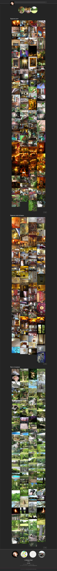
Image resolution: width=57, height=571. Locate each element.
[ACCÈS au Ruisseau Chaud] (33, 554)
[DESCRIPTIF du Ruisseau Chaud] (24, 554)
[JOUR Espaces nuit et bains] (21, 10)
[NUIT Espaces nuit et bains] (27, 10)
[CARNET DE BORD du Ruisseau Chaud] (15, 554)
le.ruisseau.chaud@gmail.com (32, 565)
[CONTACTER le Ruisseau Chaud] (41, 554)
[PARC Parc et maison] (34, 10)
